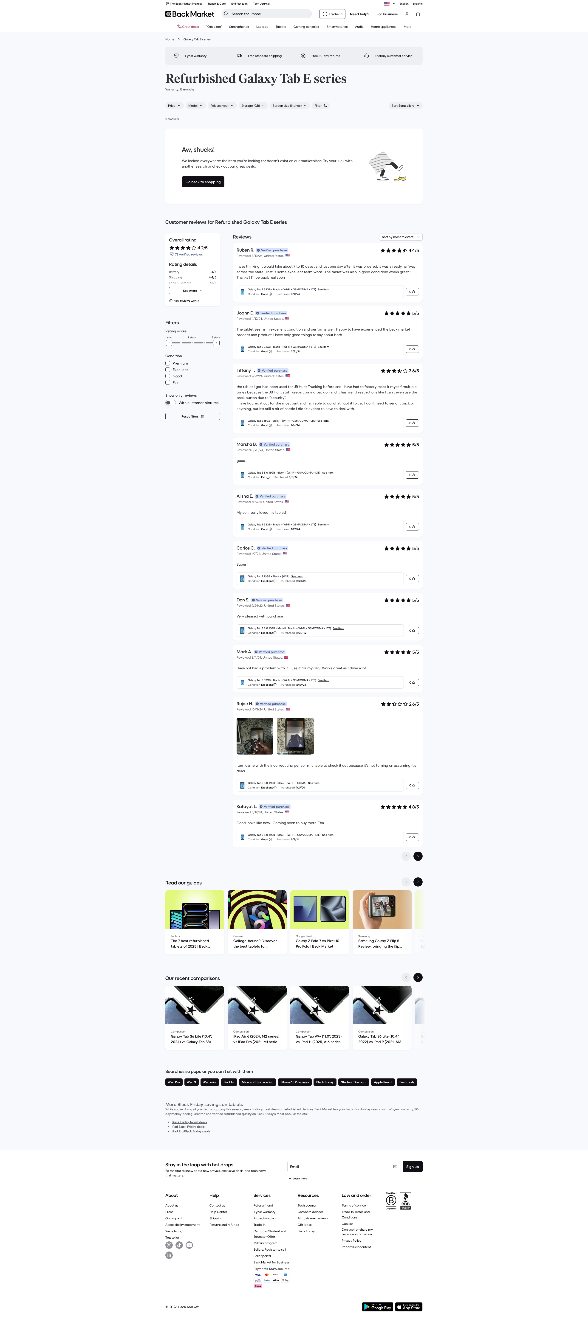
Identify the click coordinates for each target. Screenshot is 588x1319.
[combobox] (174, 105)
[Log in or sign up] (407, 14)
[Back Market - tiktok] (179, 1245)
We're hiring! (174, 1231)
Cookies (347, 1224)
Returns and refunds (224, 1225)
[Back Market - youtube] (189, 1245)
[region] (294, 923)
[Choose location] (390, 3)
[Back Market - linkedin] (169, 1255)
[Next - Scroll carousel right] (418, 882)
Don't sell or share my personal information (357, 1231)
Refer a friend (263, 1205)
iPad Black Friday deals (188, 1127)
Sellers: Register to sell (270, 1249)
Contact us (217, 1205)
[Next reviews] (418, 856)
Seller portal (262, 1256)
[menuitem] (239, 27)
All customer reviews (313, 1218)
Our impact (173, 1218)
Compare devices (311, 1212)
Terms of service (354, 1205)
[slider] (169, 343)
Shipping (216, 1218)
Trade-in (260, 1225)
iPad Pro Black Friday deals (191, 1131)
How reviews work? (186, 300)
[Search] (226, 13)
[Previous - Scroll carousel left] (406, 882)
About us (171, 1205)
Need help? (359, 14)
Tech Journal (307, 1205)
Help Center (218, 1212)
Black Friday (306, 1231)
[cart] (418, 14)
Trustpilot (172, 1237)
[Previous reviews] (406, 856)
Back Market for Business (272, 1262)
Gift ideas (305, 1225)
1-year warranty (264, 1212)
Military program (265, 1243)
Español (418, 3)
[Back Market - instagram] (169, 1245)
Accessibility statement (182, 1225)
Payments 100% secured (272, 1269)
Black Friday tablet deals (189, 1122)
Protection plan (265, 1218)
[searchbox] (270, 13)
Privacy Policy (351, 1240)
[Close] (579, 1262)
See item (323, 289)
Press (169, 1212)
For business (387, 14)
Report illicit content (356, 1247)
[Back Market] (189, 14)
